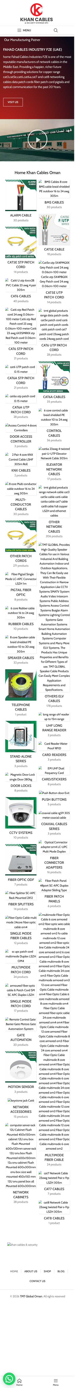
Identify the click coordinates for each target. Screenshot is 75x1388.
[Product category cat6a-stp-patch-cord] (20, 378)
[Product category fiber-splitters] (20, 902)
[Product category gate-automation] (20, 1033)
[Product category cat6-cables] (20, 291)
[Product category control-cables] (54, 426)
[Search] (56, 30)
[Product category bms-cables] (54, 195)
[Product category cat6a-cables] (54, 383)
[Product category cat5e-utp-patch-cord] (54, 284)
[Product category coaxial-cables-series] (54, 824)
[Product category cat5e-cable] (54, 236)
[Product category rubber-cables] (20, 619)
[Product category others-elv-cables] (54, 626)
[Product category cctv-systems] (20, 819)
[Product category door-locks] (20, 783)
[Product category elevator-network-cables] (54, 465)
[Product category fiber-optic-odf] (20, 866)
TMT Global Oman (31, 1296)
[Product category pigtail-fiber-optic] (20, 588)
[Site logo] (37, 13)
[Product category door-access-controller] (20, 436)
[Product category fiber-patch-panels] (54, 894)
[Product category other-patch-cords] (20, 545)
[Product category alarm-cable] (20, 202)
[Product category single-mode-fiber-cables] (20, 931)
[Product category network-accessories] (20, 1109)
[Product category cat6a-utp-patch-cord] (20, 407)
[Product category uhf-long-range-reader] (54, 725)
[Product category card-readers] (54, 753)
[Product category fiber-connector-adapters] (54, 858)
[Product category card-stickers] (54, 777)
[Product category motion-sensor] (20, 1073)
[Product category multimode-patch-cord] (20, 965)
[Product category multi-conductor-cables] (20, 500)
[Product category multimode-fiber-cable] (54, 1041)
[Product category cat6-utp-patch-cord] (54, 334)
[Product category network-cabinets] (20, 1164)
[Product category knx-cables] (20, 466)
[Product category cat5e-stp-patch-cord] (20, 251)
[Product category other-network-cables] (54, 513)
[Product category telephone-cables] (20, 694)
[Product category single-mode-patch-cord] (20, 999)
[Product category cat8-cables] (54, 1214)
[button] (37, 140)
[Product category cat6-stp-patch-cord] (20, 335)
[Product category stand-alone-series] (20, 745)
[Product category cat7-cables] (54, 1184)
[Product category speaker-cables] (20, 651)
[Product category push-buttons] (54, 800)
